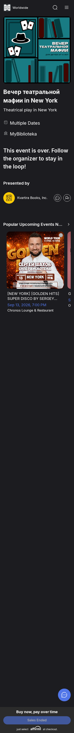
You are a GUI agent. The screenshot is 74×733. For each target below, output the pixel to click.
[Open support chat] (57, 198)
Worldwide (20, 7)
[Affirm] (35, 728)
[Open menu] (66, 7)
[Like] (61, 235)
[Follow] (67, 198)
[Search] (55, 7)
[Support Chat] (64, 695)
